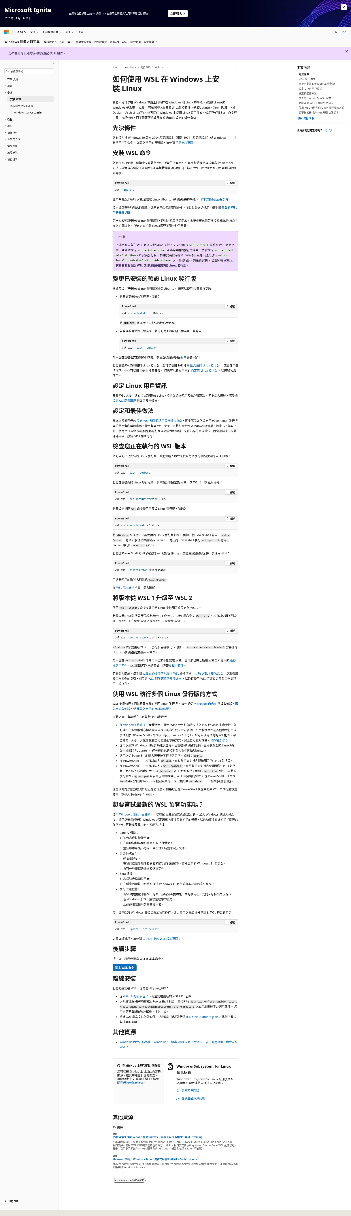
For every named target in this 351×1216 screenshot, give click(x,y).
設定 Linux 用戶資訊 (310, 88)
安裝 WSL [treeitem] (16, 99)
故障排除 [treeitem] (12, 152)
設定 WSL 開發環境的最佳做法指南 (159, 421)
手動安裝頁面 (184, 143)
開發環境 (145, 67)
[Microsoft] (6, 32)
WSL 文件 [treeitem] (12, 79)
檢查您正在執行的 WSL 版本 (315, 98)
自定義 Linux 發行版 (204, 370)
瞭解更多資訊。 (221, 740)
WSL (157, 67)
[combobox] (29, 71)
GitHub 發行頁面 (134, 996)
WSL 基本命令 (125, 588)
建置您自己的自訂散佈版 (153, 709)
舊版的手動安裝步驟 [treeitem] (21, 106)
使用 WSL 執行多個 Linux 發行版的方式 (321, 107)
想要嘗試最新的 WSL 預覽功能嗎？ (319, 112)
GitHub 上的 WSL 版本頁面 (160, 939)
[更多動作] (235, 67)
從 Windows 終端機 (133, 725)
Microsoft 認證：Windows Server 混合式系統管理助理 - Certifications (155, 1159)
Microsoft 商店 (204, 704)
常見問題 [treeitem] (12, 146)
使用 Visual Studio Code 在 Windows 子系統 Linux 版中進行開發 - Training (158, 1137)
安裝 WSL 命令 (307, 79)
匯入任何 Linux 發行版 (204, 365)
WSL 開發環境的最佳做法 (164, 679)
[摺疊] (53, 64)
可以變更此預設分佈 (215, 199)
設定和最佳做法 (308, 93)
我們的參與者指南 (132, 1083)
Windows (130, 67)
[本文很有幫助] (326, 130)
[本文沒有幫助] (330, 130)
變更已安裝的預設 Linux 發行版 (317, 83)
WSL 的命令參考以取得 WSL (161, 674)
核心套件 (178, 665)
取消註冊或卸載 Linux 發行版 (166, 265)
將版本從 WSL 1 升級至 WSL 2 (316, 103)
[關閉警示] (344, 7)
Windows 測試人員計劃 (134, 814)
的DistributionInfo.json (202, 1017)
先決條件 (304, 74)
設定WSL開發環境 (124, 401)
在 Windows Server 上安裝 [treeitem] (26, 112)
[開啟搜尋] (336, 32)
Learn (116, 67)
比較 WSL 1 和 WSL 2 (209, 674)
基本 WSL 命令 (124, 968)
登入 (344, 31)
